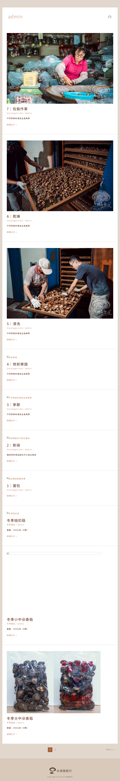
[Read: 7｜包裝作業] (60, 68)
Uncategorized (15, 113)
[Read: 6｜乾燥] (60, 175)
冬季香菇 (11, 524)
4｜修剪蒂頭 (17, 364)
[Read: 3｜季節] (19, 397)
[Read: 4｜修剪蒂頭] (12, 357)
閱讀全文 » (12, 124)
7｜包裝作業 (17, 108)
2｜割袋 (13, 445)
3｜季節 (13, 404)
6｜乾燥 (13, 216)
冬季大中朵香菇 (20, 718)
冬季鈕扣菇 (16, 520)
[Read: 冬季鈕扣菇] (13, 513)
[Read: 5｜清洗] (60, 283)
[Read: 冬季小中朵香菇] (54, 582)
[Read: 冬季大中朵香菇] (54, 681)
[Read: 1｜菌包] (16, 478)
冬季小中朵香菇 (20, 619)
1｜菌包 (13, 485)
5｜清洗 (13, 323)
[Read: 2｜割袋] (18, 438)
